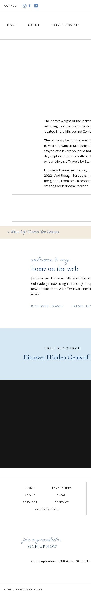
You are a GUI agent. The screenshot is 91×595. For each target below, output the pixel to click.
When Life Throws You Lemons (34, 232)
